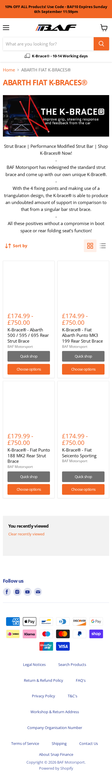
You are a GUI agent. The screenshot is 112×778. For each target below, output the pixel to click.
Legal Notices (34, 664)
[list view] (102, 245)
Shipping (59, 743)
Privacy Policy (43, 695)
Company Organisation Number (54, 727)
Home (9, 69)
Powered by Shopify (56, 768)
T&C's (72, 695)
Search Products (72, 664)
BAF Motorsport (20, 346)
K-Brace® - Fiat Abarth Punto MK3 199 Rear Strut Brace (82, 335)
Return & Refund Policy (43, 680)
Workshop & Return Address (54, 711)
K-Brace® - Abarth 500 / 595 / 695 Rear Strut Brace (28, 335)
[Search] (101, 43)
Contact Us (88, 743)
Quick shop (28, 356)
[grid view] (90, 245)
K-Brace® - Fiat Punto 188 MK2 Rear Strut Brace (28, 455)
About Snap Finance (56, 754)
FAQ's (81, 680)
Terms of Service (25, 743)
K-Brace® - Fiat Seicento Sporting (79, 452)
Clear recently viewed (26, 534)
